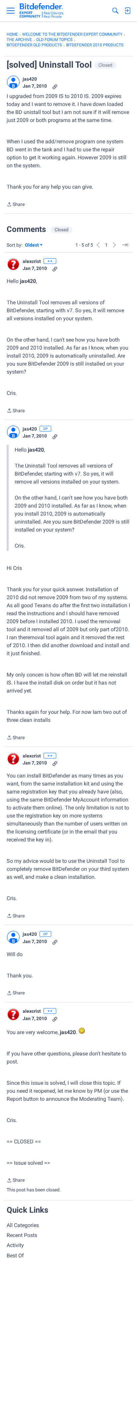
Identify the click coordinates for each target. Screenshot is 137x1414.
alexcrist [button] (32, 261)
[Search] (115, 10)
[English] (42, 11)
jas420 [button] (30, 79)
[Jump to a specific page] (125, 245)
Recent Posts (22, 1235)
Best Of (15, 1255)
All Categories (23, 1225)
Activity (15, 1245)
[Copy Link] (55, 86)
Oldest (32, 245)
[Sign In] (127, 10)
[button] (13, 82)
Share (16, 205)
